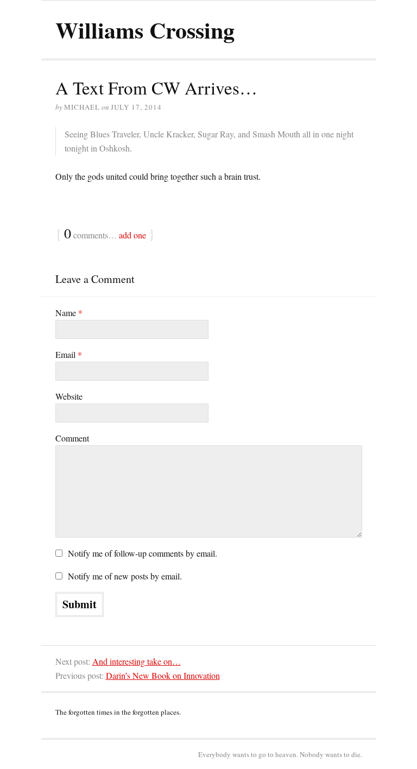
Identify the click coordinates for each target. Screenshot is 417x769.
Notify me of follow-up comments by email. (142, 553)
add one (132, 235)
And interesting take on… (136, 661)
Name (69, 312)
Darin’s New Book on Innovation (163, 675)
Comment (72, 438)
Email (68, 354)
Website (69, 396)
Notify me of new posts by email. (125, 576)
